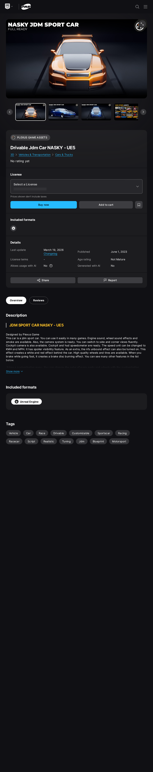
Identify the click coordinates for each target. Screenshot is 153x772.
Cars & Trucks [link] (64, 154)
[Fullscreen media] (142, 24)
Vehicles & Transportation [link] (35, 154)
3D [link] (12, 154)
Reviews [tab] (38, 300)
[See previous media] (10, 112)
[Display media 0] (31, 112)
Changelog (50, 253)
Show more (13, 371)
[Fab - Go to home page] (26, 6)
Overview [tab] (16, 300)
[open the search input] (137, 7)
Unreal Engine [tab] (29, 401)
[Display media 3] (129, 112)
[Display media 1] (63, 112)
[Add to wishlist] (139, 205)
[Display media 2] (96, 112)
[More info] (51, 265)
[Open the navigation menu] (146, 7)
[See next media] (143, 112)
